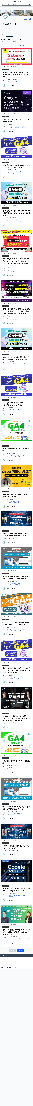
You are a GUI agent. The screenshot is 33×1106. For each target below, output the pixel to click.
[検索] (30, 4)
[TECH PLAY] (17, 1)
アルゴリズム (11, 127)
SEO (10, 81)
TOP (2, 8)
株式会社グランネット (15, 8)
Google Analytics (15, 171)
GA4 (13, 81)
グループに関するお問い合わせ (8, 967)
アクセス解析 (22, 126)
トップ (2, 959)
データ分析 (13, 318)
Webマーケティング (13, 126)
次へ (20, 950)
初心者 (10, 896)
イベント (3, 963)
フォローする (27, 19)
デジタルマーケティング (20, 127)
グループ (7, 8)
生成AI (15, 81)
